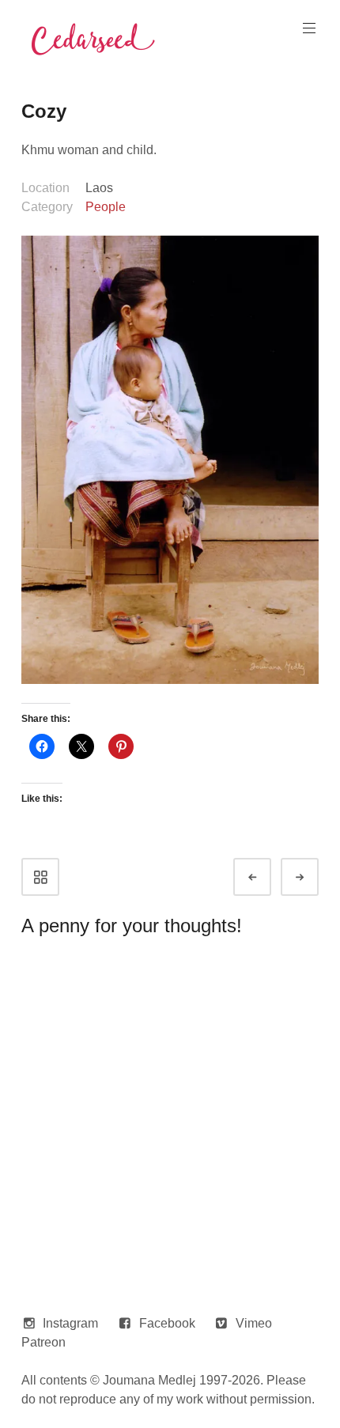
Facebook (167, 1323)
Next (314, 877)
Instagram (70, 1323)
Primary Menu (309, 28)
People (105, 206)
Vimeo (254, 1323)
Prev (266, 877)
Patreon (43, 1342)
